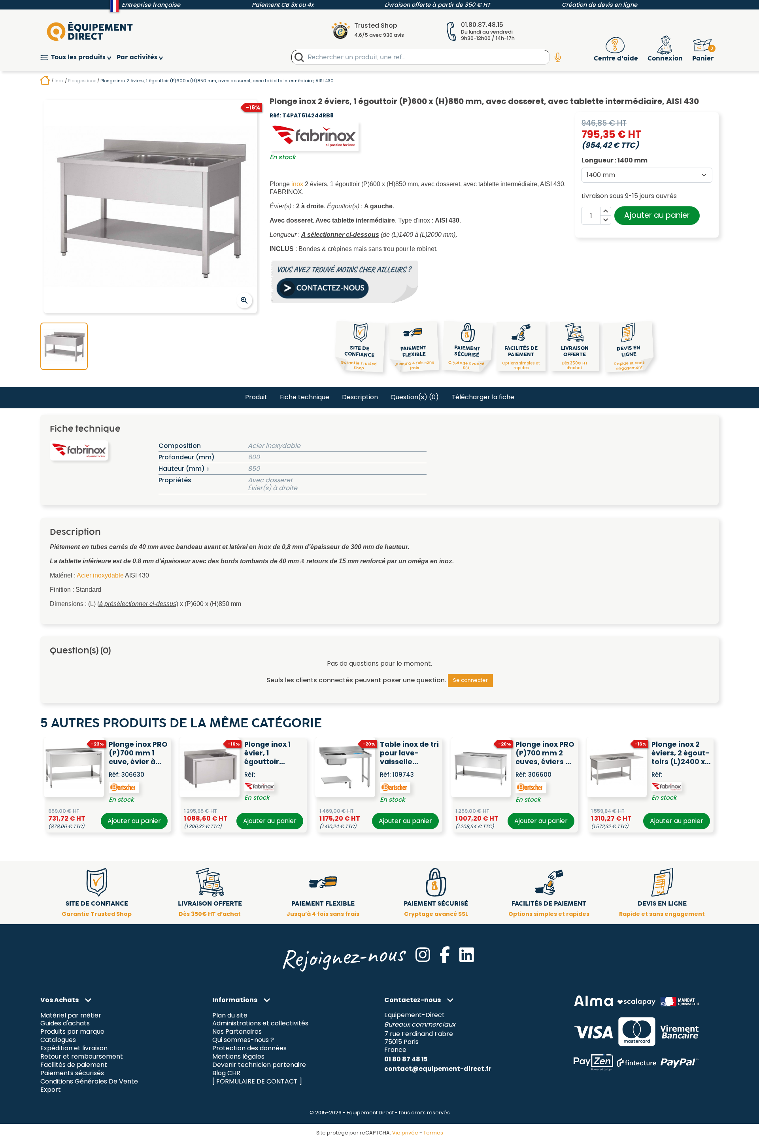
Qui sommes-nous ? (243, 1040)
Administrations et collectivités (260, 1023)
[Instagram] (423, 954)
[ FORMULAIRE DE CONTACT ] (257, 1082)
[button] (78, 57)
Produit (256, 397)
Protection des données (249, 1048)
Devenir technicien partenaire (259, 1065)
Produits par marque (72, 1032)
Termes (433, 1132)
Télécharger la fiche (482, 397)
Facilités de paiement (73, 1065)
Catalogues (58, 1040)
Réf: (275, 115)
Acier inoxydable (100, 575)
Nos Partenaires (237, 1032)
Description (360, 397)
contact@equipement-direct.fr (437, 1068)
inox (297, 184)
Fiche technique (304, 397)
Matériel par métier (70, 1015)
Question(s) (415, 397)
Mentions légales (238, 1057)
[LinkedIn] (467, 954)
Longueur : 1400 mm (615, 160)
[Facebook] (444, 954)
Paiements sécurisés (72, 1073)
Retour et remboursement (81, 1057)
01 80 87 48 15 (406, 1059)
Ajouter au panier (657, 215)
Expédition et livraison (74, 1048)
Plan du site (229, 1015)
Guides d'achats (65, 1023)
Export (50, 1089)
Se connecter (470, 680)
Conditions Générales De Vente (89, 1082)
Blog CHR (226, 1073)
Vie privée (405, 1132)
